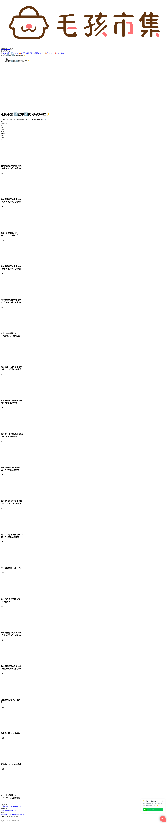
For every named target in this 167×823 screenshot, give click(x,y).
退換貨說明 (23, 814)
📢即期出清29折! (39, 53)
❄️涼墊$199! (14, 53)
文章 (19, 807)
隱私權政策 (14, 807)
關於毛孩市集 (5, 807)
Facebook (4, 811)
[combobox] (83, 121)
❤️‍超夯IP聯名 (59, 53)
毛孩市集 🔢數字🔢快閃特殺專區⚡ (17, 61)
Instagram (10, 811)
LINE (14, 811)
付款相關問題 (5, 814)
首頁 (6, 59)
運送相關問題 (14, 814)
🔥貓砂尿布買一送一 (26, 53)
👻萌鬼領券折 (5, 53)
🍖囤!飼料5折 (49, 53)
